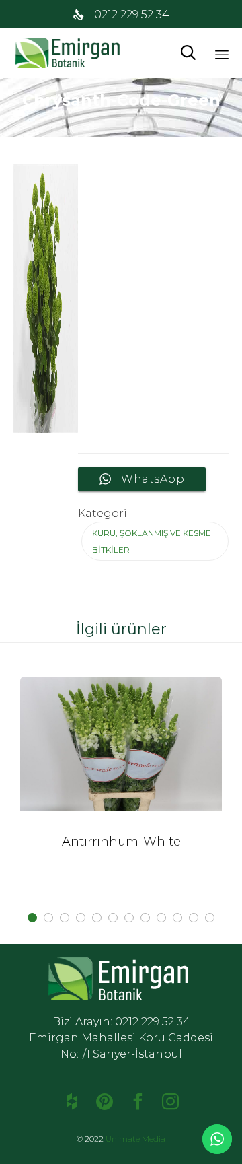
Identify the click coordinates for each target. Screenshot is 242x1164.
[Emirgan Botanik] (70, 53)
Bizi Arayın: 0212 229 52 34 (121, 1021)
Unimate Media (135, 1139)
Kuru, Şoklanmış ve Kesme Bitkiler (151, 541)
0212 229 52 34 (131, 14)
